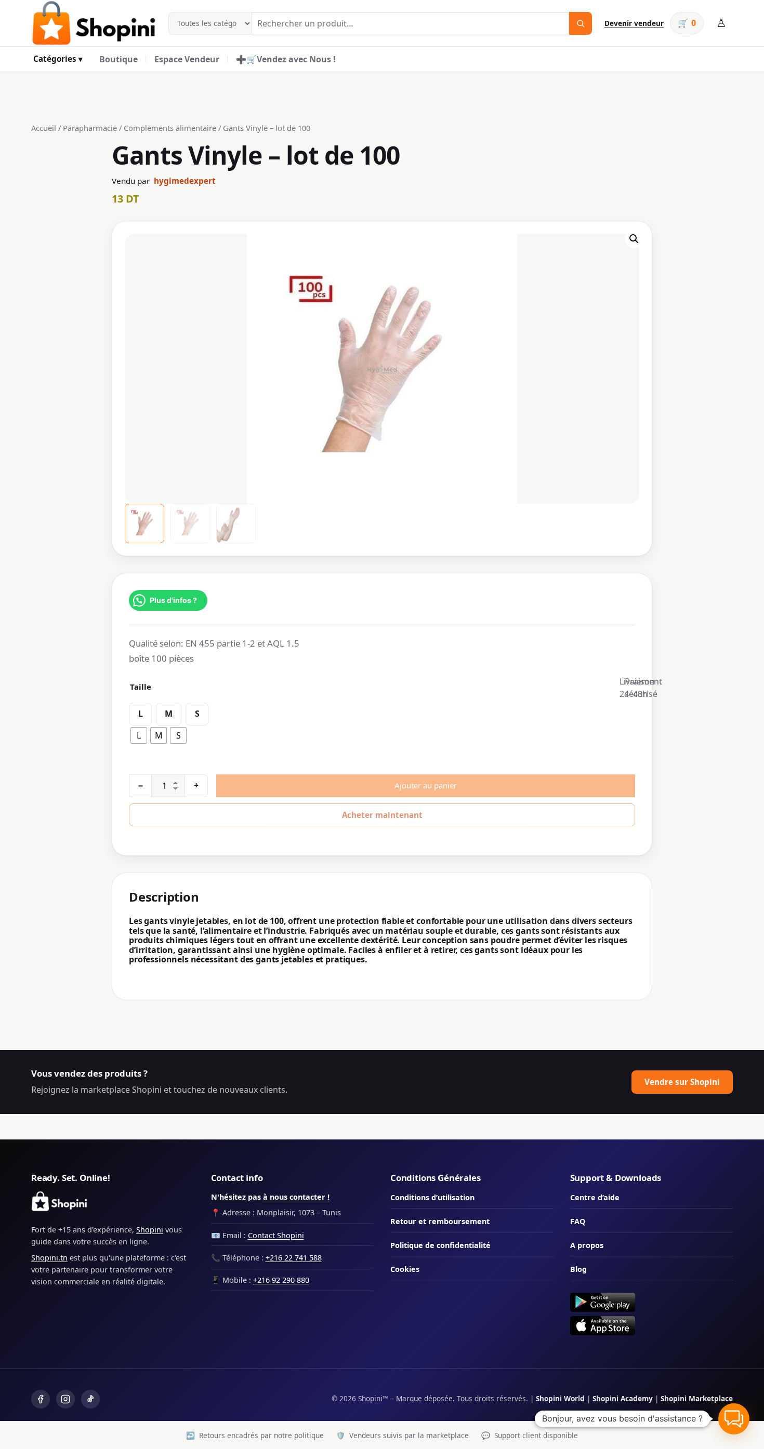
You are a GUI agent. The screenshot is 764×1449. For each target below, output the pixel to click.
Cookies (404, 1269)
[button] (634, 239)
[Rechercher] (580, 23)
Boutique (118, 59)
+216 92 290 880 (281, 1280)
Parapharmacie (90, 128)
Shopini (149, 1230)
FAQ (577, 1221)
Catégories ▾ (58, 58)
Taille (140, 686)
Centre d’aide (595, 1197)
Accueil (43, 128)
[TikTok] (90, 1399)
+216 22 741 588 (294, 1258)
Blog (578, 1269)
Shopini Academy (622, 1398)
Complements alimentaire (170, 128)
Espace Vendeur (186, 59)
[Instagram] (65, 1399)
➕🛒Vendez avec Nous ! (286, 59)
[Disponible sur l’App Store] (651, 1325)
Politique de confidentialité (440, 1245)
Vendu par (164, 181)
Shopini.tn (49, 1258)
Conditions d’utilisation (432, 1197)
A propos (586, 1245)
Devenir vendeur (634, 23)
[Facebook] (40, 1399)
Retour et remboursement (440, 1221)
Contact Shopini (276, 1235)
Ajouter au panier (425, 785)
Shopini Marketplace (697, 1398)
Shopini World (560, 1398)
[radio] (139, 735)
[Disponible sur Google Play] (651, 1302)
